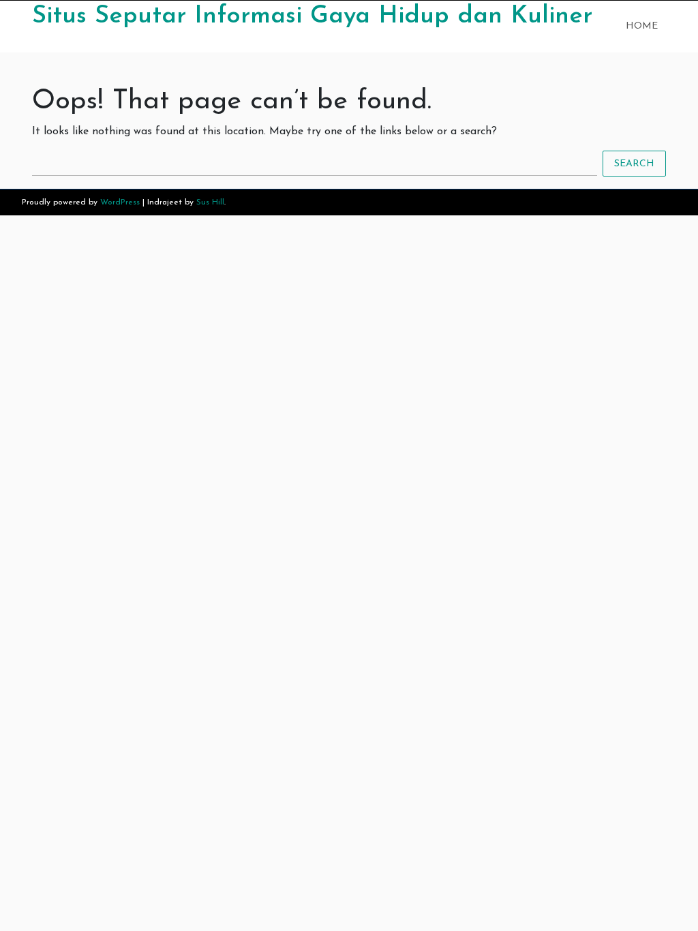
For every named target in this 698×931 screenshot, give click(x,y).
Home (642, 26)
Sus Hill (210, 202)
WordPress (120, 202)
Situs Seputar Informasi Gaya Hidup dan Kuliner (312, 16)
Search (634, 164)
